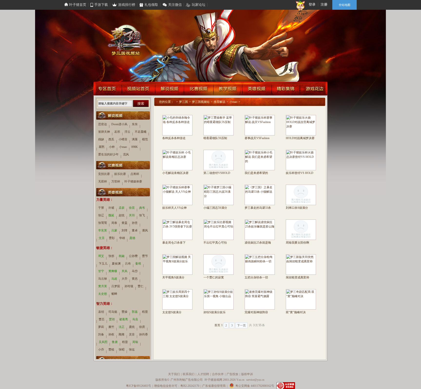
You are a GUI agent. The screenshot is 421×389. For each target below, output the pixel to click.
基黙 (102, 147)
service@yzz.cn (255, 379)
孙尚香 (143, 334)
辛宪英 (102, 230)
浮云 (127, 131)
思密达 (102, 124)
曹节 (145, 256)
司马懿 (112, 311)
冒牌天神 (104, 131)
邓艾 (101, 256)
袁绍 (101, 311)
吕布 (128, 263)
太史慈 (102, 293)
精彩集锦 (286, 88)
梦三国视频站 (201, 102)
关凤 (124, 271)
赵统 (121, 215)
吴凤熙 (103, 342)
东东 (135, 124)
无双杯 (102, 181)
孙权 (111, 334)
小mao (233, 102)
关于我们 (174, 374)
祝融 (121, 256)
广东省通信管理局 (214, 386)
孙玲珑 (128, 286)
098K (134, 147)
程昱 (145, 311)
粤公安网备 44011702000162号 (254, 386)
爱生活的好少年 (108, 154)
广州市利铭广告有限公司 (187, 379)
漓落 (135, 139)
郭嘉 (135, 311)
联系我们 (188, 374)
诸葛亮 (123, 319)
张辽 (101, 215)
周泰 (114, 223)
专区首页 (108, 88)
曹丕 (102, 319)
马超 (114, 278)
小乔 (101, 349)
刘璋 (124, 230)
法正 (121, 327)
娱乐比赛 (120, 174)
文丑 (102, 238)
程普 (125, 342)
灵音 (132, 334)
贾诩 (112, 319)
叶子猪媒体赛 (133, 181)
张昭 (121, 349)
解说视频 (169, 88)
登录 (312, 4)
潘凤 (145, 230)
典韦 (142, 207)
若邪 (117, 131)
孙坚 (135, 223)
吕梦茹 (115, 286)
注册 (324, 4)
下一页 (241, 325)
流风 (126, 154)
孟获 (121, 207)
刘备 (101, 334)
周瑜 (135, 342)
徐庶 (142, 327)
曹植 (111, 349)
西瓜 (111, 139)
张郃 (111, 256)
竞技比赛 (104, 174)
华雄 (122, 238)
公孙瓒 (133, 256)
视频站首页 (138, 88)
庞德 (132, 238)
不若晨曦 (140, 131)
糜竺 (111, 327)
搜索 (140, 103)
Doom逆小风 (119, 124)
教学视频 (228, 88)
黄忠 (135, 278)
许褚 (111, 207)
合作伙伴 (218, 374)
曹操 (124, 311)
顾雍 (121, 334)
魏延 (111, 215)
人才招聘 (203, 374)
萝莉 (101, 327)
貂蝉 (114, 293)
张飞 (142, 215)
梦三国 (183, 102)
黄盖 (124, 223)
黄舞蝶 (112, 271)
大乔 (124, 278)
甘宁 (101, 271)
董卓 (135, 230)
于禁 (101, 207)
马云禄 (102, 278)
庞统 (132, 327)
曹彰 (112, 238)
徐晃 (132, 207)
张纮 (132, 349)
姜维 (138, 263)
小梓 (112, 147)
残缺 (101, 139)
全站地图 (344, 5)
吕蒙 (114, 230)
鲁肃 (115, 342)
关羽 (132, 215)
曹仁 (141, 286)
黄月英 (102, 286)
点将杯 (134, 174)
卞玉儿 (103, 263)
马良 (135, 319)
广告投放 (232, 374)
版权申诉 (247, 374)
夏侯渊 (116, 263)
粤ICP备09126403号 (138, 386)
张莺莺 (102, 223)
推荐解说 (219, 102)
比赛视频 (198, 88)
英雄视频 (257, 88)
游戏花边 (313, 88)
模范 (145, 139)
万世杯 (115, 181)
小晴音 (123, 139)
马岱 (135, 271)
